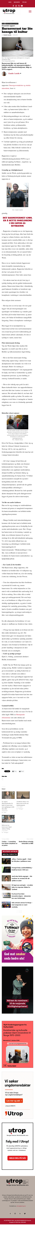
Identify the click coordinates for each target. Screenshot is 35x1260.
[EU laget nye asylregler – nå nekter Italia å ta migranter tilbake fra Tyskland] (6, 887)
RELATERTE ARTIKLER (10, 851)
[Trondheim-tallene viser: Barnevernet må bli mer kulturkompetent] (23, 795)
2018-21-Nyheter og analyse (12, 23)
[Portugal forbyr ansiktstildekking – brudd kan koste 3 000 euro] (6, 870)
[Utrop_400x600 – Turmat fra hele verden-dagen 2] (17, 962)
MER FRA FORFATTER (10, 854)
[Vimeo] (25, 1214)
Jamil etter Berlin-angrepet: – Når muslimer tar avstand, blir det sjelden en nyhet (22, 878)
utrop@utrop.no (21, 1206)
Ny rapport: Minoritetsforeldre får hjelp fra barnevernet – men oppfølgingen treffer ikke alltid (8, 805)
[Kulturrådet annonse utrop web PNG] (17, 1067)
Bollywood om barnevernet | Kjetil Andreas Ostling (7, 827)
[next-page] (20, 911)
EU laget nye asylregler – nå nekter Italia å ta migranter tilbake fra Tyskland (22, 887)
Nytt (13, 21)
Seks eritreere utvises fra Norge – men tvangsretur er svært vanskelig (22, 905)
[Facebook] (10, 1214)
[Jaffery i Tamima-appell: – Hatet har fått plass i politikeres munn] (6, 861)
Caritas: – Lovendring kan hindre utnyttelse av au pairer (9, 843)
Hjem (3, 21)
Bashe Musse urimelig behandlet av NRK (26, 842)
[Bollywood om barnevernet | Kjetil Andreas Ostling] (8, 818)
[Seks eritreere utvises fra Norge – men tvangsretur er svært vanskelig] (6, 905)
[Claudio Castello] (5, 73)
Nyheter (8, 21)
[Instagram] (15, 1213)
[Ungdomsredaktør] (17, 1118)
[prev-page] (18, 911)
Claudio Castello (7, 35)
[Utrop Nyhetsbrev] (17, 1169)
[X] (20, 1214)
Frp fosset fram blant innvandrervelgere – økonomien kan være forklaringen (21, 896)
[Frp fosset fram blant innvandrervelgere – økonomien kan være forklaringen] (6, 896)
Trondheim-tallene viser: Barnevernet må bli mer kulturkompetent (23, 803)
